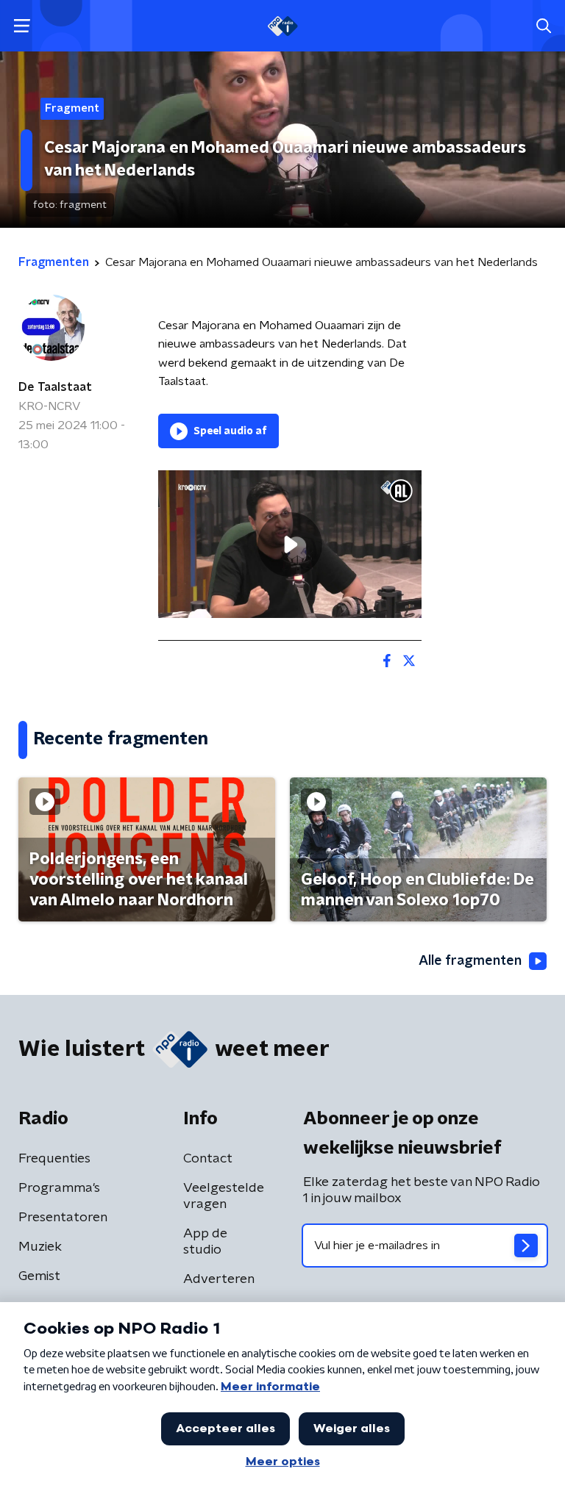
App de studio (205, 1242)
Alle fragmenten (470, 961)
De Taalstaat (55, 387)
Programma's (59, 1188)
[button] (21, 26)
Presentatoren (62, 1217)
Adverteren (219, 1279)
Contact (207, 1158)
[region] (290, 544)
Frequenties (54, 1158)
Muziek (40, 1247)
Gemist (39, 1276)
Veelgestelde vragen (223, 1196)
